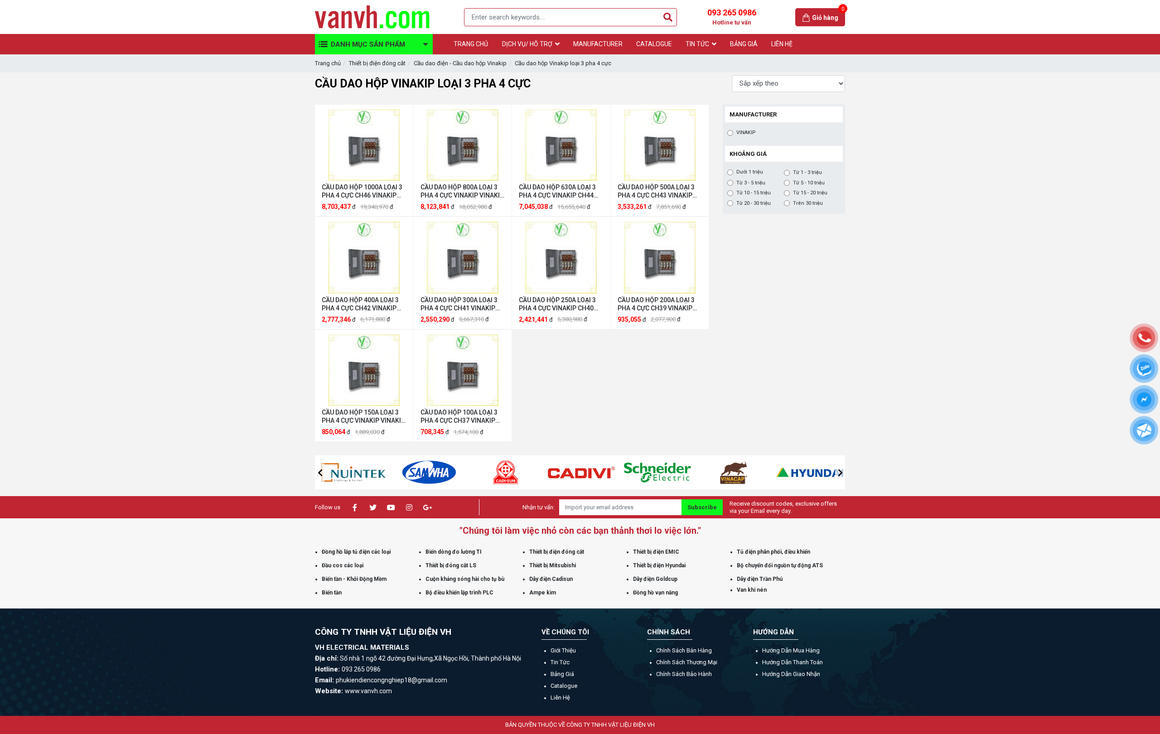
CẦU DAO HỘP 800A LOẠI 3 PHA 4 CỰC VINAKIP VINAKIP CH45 (462, 191)
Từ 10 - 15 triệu (753, 193)
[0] (807, 17)
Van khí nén (752, 590)
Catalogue (564, 685)
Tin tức (560, 662)
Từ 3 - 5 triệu (750, 183)
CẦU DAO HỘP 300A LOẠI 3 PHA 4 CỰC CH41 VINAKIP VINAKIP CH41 (459, 304)
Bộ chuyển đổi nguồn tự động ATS (780, 565)
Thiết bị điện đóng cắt (377, 63)
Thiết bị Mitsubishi (552, 565)
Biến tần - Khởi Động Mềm (354, 579)
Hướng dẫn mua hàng (791, 650)
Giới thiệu (563, 650)
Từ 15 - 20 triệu (810, 193)
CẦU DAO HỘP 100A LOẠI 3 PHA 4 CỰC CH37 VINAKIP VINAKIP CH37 (459, 417)
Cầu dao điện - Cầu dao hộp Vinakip (460, 63)
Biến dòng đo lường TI (453, 552)
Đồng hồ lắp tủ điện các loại (356, 552)
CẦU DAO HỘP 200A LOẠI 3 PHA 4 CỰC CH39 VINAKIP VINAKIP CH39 (656, 304)
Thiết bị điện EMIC (656, 552)
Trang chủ (328, 63)
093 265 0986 (731, 17)
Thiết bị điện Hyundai (659, 565)
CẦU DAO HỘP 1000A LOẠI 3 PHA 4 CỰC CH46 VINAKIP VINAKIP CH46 (362, 191)
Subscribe (702, 507)
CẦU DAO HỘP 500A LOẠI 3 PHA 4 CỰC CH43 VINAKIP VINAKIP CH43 (656, 191)
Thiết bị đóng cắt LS (450, 565)
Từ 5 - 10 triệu (809, 183)
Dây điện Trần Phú (760, 579)
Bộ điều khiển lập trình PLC (459, 592)
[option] (353, 472)
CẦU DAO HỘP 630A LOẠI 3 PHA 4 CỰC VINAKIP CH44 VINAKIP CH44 (557, 191)
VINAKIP (746, 132)
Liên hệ (560, 697)
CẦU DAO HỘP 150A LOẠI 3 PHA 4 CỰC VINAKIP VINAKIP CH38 (363, 417)
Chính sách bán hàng (684, 650)
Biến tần (332, 592)
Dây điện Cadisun (551, 579)
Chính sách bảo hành (684, 674)
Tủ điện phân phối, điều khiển (773, 552)
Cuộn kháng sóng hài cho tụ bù (464, 579)
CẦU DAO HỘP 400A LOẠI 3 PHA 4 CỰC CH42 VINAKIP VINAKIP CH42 (360, 304)
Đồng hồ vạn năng (655, 592)
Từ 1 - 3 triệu (807, 172)
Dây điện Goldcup (655, 579)
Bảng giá (562, 674)
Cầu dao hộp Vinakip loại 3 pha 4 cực (563, 63)
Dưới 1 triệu (749, 172)
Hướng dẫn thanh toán (792, 662)
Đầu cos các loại (342, 565)
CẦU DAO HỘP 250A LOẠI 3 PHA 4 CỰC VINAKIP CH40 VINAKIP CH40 (557, 304)
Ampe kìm (542, 592)
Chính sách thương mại (686, 662)
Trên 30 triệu (808, 203)
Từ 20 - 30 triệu (753, 203)
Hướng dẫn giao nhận (791, 674)
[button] (320, 473)
